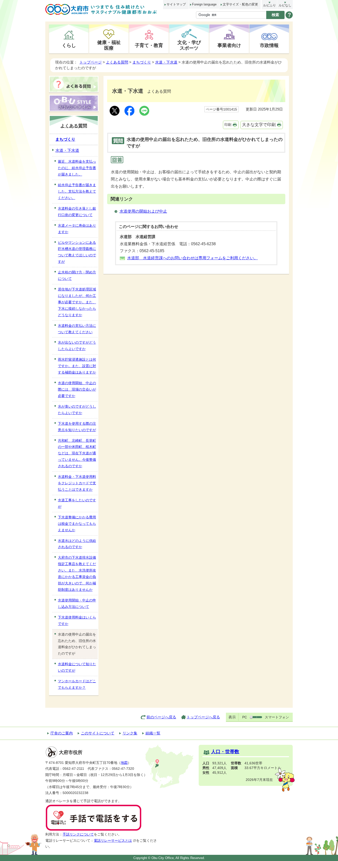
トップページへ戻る (203, 717)
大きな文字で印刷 (259, 124)
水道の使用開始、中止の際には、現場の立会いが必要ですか (77, 389)
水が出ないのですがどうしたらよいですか (77, 345)
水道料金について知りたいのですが (77, 667)
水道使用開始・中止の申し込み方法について (77, 603)
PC (244, 717)
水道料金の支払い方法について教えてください (77, 329)
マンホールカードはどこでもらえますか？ (77, 684)
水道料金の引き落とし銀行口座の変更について (77, 211)
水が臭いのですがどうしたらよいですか (77, 409)
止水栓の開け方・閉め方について (77, 275)
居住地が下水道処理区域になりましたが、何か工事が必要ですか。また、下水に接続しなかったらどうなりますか (77, 302)
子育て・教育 (149, 45)
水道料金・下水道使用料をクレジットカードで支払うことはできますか (77, 483)
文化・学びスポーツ (189, 45)
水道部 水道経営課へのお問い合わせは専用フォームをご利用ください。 (192, 258)
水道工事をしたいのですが (77, 503)
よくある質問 (117, 62)
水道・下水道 (166, 62)
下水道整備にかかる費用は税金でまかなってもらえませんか (77, 523)
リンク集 (129, 733)
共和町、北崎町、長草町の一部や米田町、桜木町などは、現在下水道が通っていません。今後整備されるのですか (77, 453)
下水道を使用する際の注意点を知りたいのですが (77, 426)
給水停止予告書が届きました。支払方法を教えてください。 (77, 191)
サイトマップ (176, 4)
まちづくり (141, 62)
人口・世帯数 (225, 751)
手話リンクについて (78, 834)
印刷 (227, 125)
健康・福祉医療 (109, 45)
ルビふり (269, 5)
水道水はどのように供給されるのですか (77, 544)
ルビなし (285, 5)
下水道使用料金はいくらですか (77, 620)
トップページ (90, 62)
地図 (124, 763)
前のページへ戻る (161, 717)
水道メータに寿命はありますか (77, 228)
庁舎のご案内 (61, 733)
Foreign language (204, 4)
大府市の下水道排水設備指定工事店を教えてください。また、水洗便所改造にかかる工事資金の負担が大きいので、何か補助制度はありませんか (77, 573)
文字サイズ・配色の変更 (240, 4)
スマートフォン (277, 717)
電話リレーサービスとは (113, 840)
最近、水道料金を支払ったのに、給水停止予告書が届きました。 (77, 167)
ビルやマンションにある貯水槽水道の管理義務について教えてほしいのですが (77, 252)
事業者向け (229, 45)
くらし (69, 45)
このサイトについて (97, 733)
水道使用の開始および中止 (143, 211)
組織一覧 (152, 733)
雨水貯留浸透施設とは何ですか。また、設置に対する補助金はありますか (77, 365)
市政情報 (269, 45)
